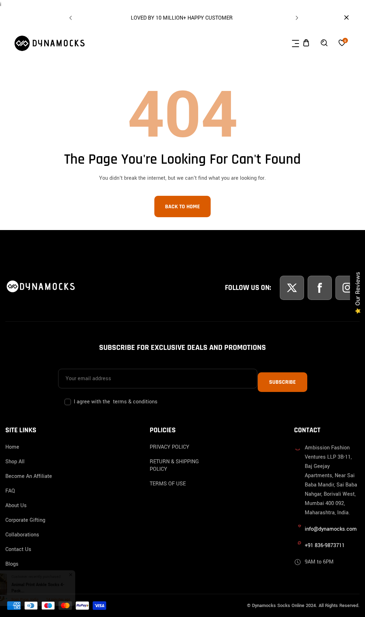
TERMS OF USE (168, 484)
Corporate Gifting (25, 520)
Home (12, 447)
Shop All (15, 461)
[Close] (66, 568)
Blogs (12, 564)
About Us (16, 505)
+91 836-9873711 (325, 545)
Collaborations (22, 535)
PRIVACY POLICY (169, 447)
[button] (296, 16)
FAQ (10, 491)
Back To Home (182, 206)
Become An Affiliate (28, 476)
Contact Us (18, 549)
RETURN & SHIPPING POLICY (174, 465)
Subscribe (282, 382)
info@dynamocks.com (331, 529)
